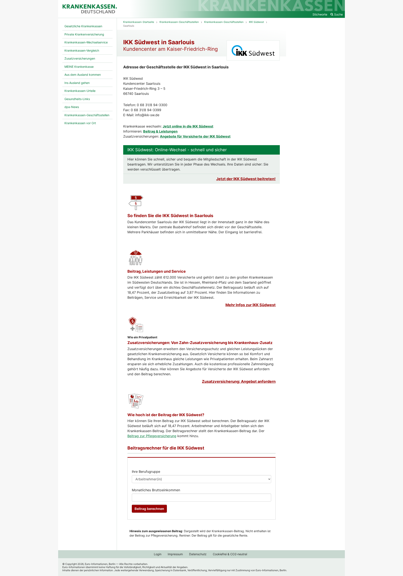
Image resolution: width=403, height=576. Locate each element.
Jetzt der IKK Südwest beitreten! (246, 179)
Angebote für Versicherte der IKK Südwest (195, 136)
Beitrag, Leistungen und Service (156, 271)
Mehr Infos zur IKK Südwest (250, 305)
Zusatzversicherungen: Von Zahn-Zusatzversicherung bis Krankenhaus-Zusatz (199, 342)
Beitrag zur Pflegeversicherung (151, 436)
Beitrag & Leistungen (160, 131)
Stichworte (320, 14)
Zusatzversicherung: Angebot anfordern (239, 381)
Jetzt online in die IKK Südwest (188, 126)
